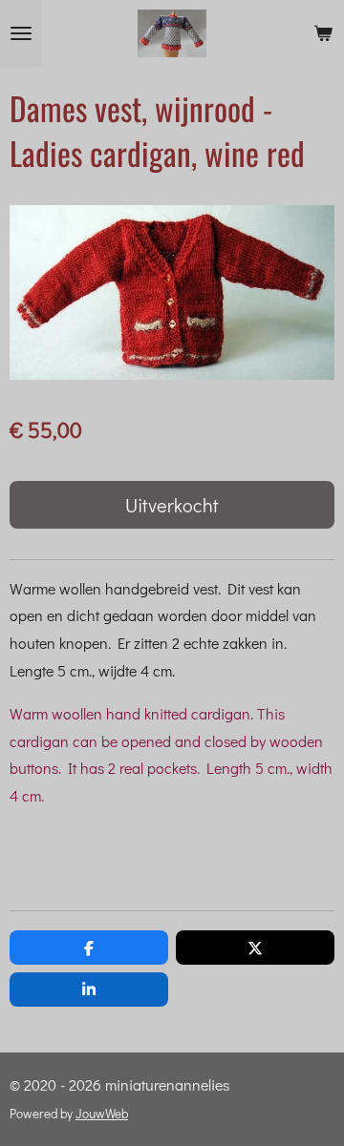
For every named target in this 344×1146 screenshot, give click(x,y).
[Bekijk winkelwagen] (323, 33)
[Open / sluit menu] (21, 33)
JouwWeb (101, 1113)
